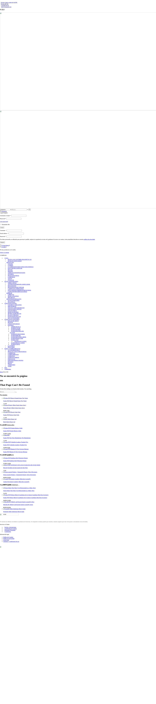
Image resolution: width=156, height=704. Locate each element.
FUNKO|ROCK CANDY (18, 343)
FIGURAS (10, 325)
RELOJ (10, 363)
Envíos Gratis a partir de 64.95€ (9, 2)
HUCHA (10, 269)
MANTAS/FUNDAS (13, 275)
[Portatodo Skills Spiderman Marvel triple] (14, 509)
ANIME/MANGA (16, 326)
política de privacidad (89, 239)
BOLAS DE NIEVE (13, 321)
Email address (4, 233)
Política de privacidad (8, 538)
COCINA (10, 264)
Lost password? (4, 221)
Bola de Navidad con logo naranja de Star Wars (15, 467)
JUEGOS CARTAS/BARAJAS (16, 307)
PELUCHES (11, 347)
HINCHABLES (12, 306)
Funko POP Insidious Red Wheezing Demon (14, 460)
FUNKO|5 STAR (15, 328)
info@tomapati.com (6, 7)
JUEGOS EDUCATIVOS (14, 309)
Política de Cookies (8, 537)
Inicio (1, 372)
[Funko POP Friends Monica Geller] (12, 428)
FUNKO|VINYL (15, 344)
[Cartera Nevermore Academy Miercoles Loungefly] (17, 479)
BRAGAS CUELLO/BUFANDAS (17, 351)
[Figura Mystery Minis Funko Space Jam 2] (14, 405)
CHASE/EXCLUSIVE (20, 341)
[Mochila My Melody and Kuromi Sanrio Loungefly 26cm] (18, 502)
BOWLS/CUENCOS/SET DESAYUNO (14, 261)
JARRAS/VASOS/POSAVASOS (16, 272)
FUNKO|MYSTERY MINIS (18, 337)
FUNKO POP (14, 340)
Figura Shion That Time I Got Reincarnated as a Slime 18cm (18, 490)
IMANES (10, 271)
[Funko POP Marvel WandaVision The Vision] (15, 398)
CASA (6, 258)
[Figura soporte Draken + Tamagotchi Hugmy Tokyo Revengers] (20, 472)
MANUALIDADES (13, 312)
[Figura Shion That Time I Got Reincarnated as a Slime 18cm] (19, 488)
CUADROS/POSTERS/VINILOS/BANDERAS (20, 267)
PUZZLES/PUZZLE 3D (14, 316)
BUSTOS (10, 322)
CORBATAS (11, 356)
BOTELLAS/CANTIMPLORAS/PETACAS (19, 259)
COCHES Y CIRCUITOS (15, 305)
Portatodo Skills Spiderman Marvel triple (13, 511)
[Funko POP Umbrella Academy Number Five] (15, 442)
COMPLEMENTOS (13, 354)
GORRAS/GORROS (13, 357)
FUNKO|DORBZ (15, 329)
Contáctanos (8, 369)
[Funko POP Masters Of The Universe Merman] (16, 449)
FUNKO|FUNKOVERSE (18, 334)
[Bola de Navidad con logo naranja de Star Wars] (21, 465)
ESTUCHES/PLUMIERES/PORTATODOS (19, 290)
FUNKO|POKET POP (17, 338)
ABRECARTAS (12, 283)
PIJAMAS (10, 362)
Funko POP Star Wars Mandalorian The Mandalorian (17, 438)
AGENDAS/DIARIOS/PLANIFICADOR (19, 284)
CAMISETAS (11, 353)
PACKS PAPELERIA (13, 300)
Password (3, 218)
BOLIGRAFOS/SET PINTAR (16, 287)
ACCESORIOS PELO (14, 350)
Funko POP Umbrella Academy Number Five (15, 445)
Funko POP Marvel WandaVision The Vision (14, 401)
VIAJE (9, 366)
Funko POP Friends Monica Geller (12, 431)
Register (2, 242)
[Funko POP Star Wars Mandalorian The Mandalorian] (6, 435)
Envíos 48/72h (4, 4)
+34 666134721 (5, 5)
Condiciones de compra (11, 528)
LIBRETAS (11, 294)
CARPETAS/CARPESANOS (16, 288)
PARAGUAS (11, 359)
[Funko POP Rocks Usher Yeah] (11, 412)
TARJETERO (11, 364)
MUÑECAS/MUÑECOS (14, 313)
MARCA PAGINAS (13, 296)
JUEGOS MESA (12, 310)
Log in (2, 227)
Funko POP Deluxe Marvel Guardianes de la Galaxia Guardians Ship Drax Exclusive (25, 497)
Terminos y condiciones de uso (11, 541)
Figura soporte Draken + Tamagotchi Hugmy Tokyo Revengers (19, 474)
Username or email (5, 215)
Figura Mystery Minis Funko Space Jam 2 (14, 408)
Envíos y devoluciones (10, 527)
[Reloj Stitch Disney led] (9, 419)
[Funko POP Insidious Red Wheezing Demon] (15, 458)
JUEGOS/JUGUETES (10, 303)
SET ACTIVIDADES (13, 318)
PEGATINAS (11, 302)
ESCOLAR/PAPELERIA (11, 281)
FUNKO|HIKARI (16, 335)
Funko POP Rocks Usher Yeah (11, 415)
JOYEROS (11, 274)
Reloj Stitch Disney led (9, 422)
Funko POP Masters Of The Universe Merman (15, 452)
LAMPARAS (11, 277)
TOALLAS (11, 280)
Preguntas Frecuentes (10, 530)
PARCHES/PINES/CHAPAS (15, 360)
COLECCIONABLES (14, 324)
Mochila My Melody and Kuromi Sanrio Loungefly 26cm (18, 504)
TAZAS (10, 278)
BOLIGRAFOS (12, 286)
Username (3, 230)
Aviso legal (6, 540)
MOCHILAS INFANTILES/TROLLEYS (13, 298)
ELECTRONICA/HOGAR (15, 268)
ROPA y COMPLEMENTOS (12, 348)
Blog (6, 367)
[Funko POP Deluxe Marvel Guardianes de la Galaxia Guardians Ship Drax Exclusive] (25, 495)
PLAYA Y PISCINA (13, 315)
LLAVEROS (11, 345)
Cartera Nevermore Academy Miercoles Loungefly (16, 481)
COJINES (10, 265)
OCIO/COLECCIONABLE (12, 319)
